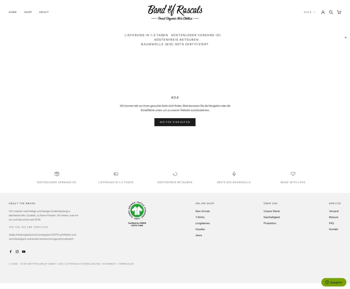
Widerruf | (111, 264)
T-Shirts (200, 217)
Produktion (270, 223)
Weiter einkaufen (175, 122)
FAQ (331, 223)
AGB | (62, 264)
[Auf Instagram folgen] (17, 251)
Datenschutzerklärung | (84, 264)
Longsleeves (202, 223)
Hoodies (200, 229)
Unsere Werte (272, 211)
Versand (334, 211)
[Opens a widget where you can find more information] (333, 282)
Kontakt (333, 229)
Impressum (126, 264)
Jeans (198, 235)
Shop (28, 12)
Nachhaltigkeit (272, 217)
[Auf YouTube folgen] (24, 251)
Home (13, 12)
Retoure (333, 217)
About (44, 12)
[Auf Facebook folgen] (10, 251)
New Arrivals (202, 211)
